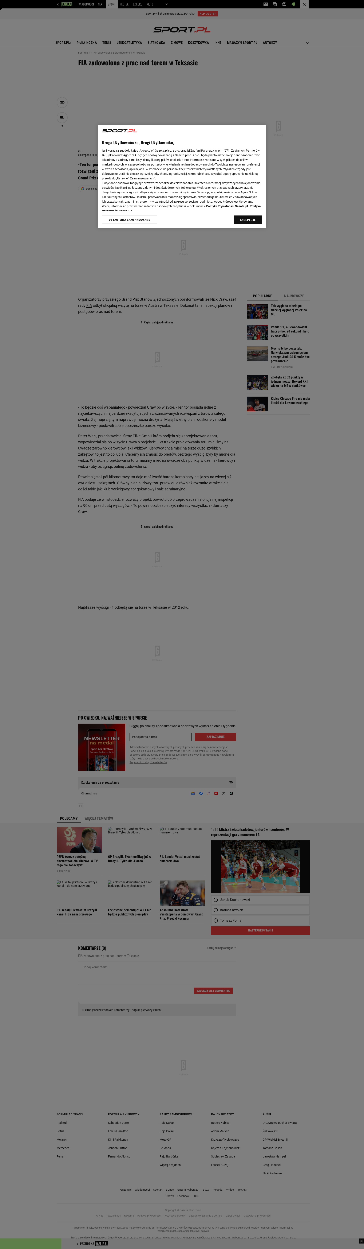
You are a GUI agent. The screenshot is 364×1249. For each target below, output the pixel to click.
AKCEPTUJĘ (248, 220)
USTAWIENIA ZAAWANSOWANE (129, 219)
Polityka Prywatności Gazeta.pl (227, 206)
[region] (182, 176)
